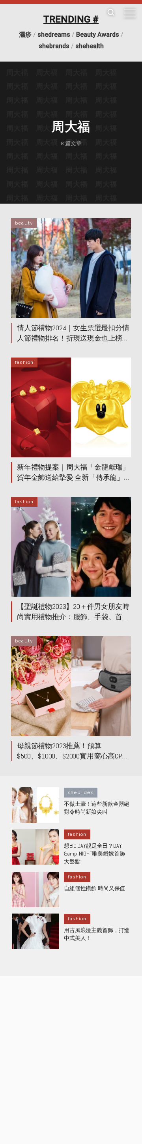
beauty (24, 223)
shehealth (89, 46)
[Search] (111, 12)
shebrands (54, 46)
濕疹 (25, 34)
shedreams (53, 34)
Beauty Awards (97, 34)
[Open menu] (130, 13)
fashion (24, 362)
